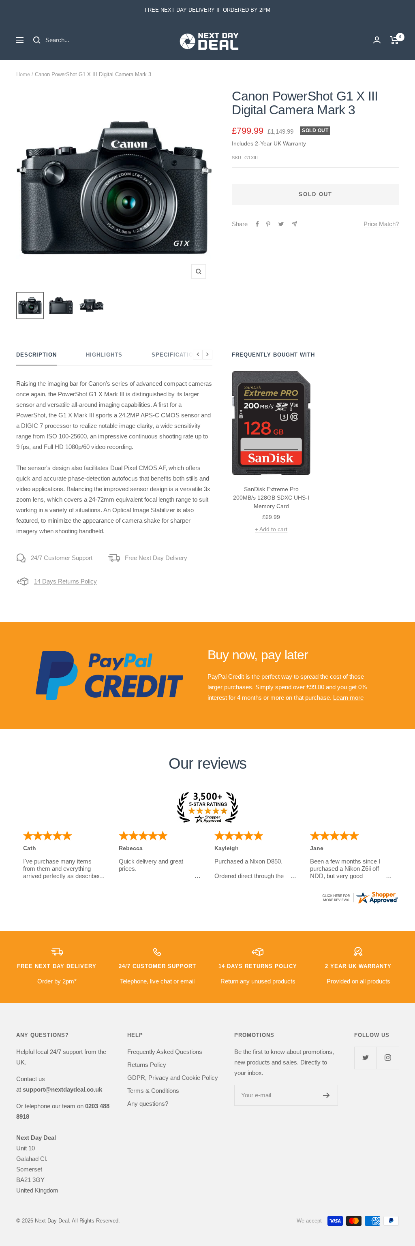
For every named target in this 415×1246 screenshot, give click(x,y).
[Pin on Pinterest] (268, 224)
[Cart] (394, 40)
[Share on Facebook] (257, 224)
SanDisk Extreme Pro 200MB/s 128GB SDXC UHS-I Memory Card (271, 497)
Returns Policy (146, 1064)
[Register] (326, 1095)
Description (36, 355)
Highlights (104, 355)
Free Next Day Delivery (156, 557)
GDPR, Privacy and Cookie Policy (172, 1077)
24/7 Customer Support (61, 557)
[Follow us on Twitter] (365, 1058)
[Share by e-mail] (294, 224)
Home (23, 74)
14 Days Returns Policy (65, 581)
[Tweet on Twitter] (281, 224)
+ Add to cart (271, 529)
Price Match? (381, 223)
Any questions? (147, 1103)
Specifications (176, 355)
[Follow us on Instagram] (387, 1058)
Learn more (348, 697)
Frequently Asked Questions (164, 1051)
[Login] (377, 39)
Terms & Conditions (153, 1090)
